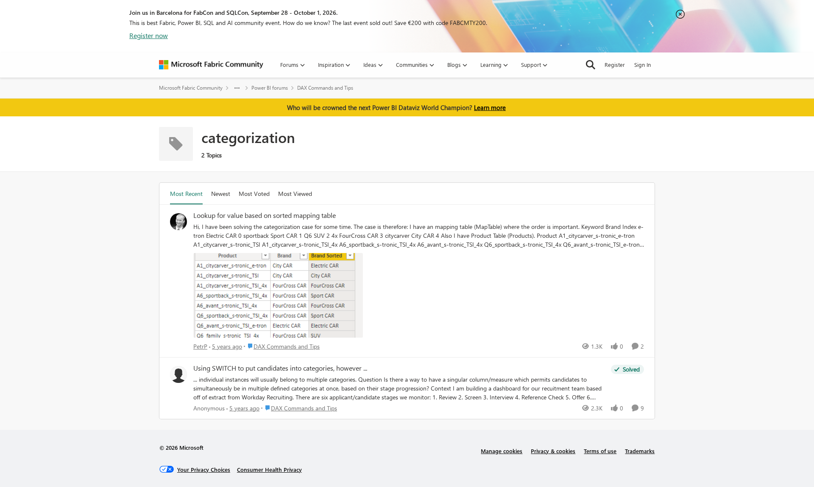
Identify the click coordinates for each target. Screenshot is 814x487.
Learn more (490, 107)
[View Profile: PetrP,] (178, 221)
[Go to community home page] (211, 64)
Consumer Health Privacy (269, 469)
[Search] (590, 65)
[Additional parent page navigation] (237, 88)
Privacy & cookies (553, 450)
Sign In (642, 64)
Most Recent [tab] (186, 194)
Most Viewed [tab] (295, 194)
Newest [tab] (220, 194)
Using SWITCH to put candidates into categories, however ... (280, 368)
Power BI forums (269, 88)
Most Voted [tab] (254, 194)
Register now (148, 35)
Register (615, 64)
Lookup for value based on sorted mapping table (264, 215)
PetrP (200, 346)
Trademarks (640, 450)
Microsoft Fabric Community (191, 88)
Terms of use (600, 450)
